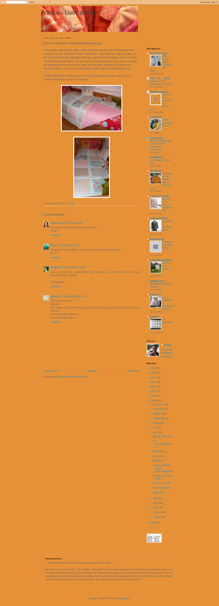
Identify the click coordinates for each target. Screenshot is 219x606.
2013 (153, 382)
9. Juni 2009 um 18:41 (67, 245)
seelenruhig (156, 138)
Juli (155, 427)
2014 (153, 377)
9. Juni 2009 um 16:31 (71, 223)
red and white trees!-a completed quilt (167, 204)
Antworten (56, 235)
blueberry (56, 267)
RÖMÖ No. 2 (159, 451)
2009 (153, 400)
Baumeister (159, 456)
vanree (54, 223)
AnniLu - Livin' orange (69, 12)
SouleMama (156, 157)
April (156, 503)
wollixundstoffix (159, 218)
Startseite (92, 371)
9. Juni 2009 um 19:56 (74, 267)
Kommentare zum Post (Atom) (72, 376)
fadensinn (155, 294)
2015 (153, 372)
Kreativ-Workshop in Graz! (167, 122)
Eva (53, 245)
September (159, 418)
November (159, 409)
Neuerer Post (51, 371)
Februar (157, 512)
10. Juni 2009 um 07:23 (72, 296)
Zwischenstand (161, 487)
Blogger (125, 598)
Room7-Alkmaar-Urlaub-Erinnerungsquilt (162, 468)
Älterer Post (133, 371)
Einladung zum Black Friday (167, 245)
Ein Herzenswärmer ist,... (162, 444)
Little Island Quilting (161, 260)
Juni (155, 432)
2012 (153, 386)
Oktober (157, 413)
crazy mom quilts (159, 196)
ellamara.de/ (156, 281)
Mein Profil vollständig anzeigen (167, 353)
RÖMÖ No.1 (159, 460)
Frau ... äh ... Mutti (159, 78)
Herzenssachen (159, 53)
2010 (153, 395)
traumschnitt (157, 239)
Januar (157, 517)
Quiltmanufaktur (159, 92)
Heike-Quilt (159, 492)
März (156, 507)
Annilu (167, 345)
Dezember (159, 404)
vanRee (154, 316)
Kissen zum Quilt (162, 483)
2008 (153, 522)
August (157, 423)
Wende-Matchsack (162, 436)
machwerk (155, 117)
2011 (153, 391)
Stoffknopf (156, 171)
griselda (55, 296)
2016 (153, 368)
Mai (155, 498)
